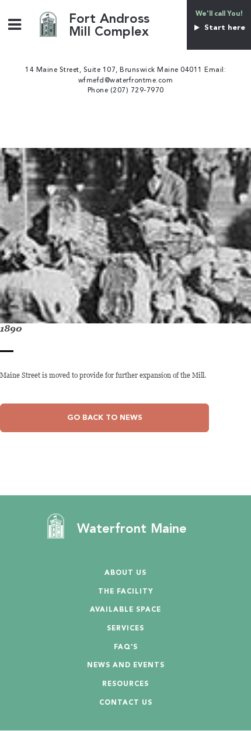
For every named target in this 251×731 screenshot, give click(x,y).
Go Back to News (104, 418)
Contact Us (125, 703)
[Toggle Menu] (15, 24)
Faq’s (126, 647)
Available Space (125, 610)
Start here (223, 28)
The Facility (126, 592)
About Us (125, 573)
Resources (125, 684)
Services (125, 629)
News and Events (126, 666)
